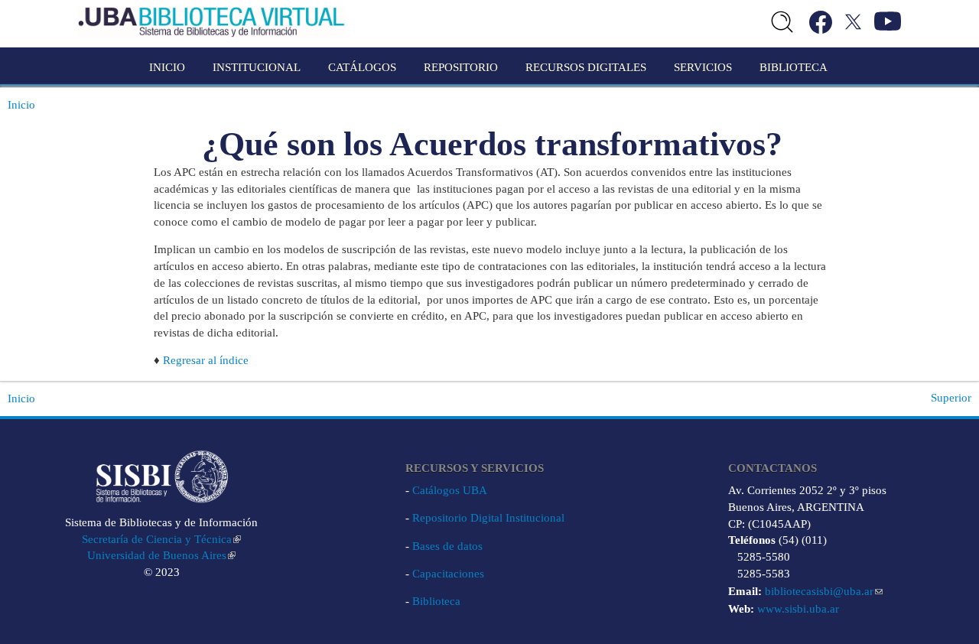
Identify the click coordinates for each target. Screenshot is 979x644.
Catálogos (362, 67)
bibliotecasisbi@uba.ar (819, 591)
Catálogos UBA (449, 490)
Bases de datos (447, 546)
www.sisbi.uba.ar (798, 609)
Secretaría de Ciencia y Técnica (157, 539)
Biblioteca (436, 601)
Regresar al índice (206, 360)
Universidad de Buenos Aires (156, 555)
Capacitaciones (448, 574)
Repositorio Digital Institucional (488, 518)
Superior (951, 398)
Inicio (167, 67)
